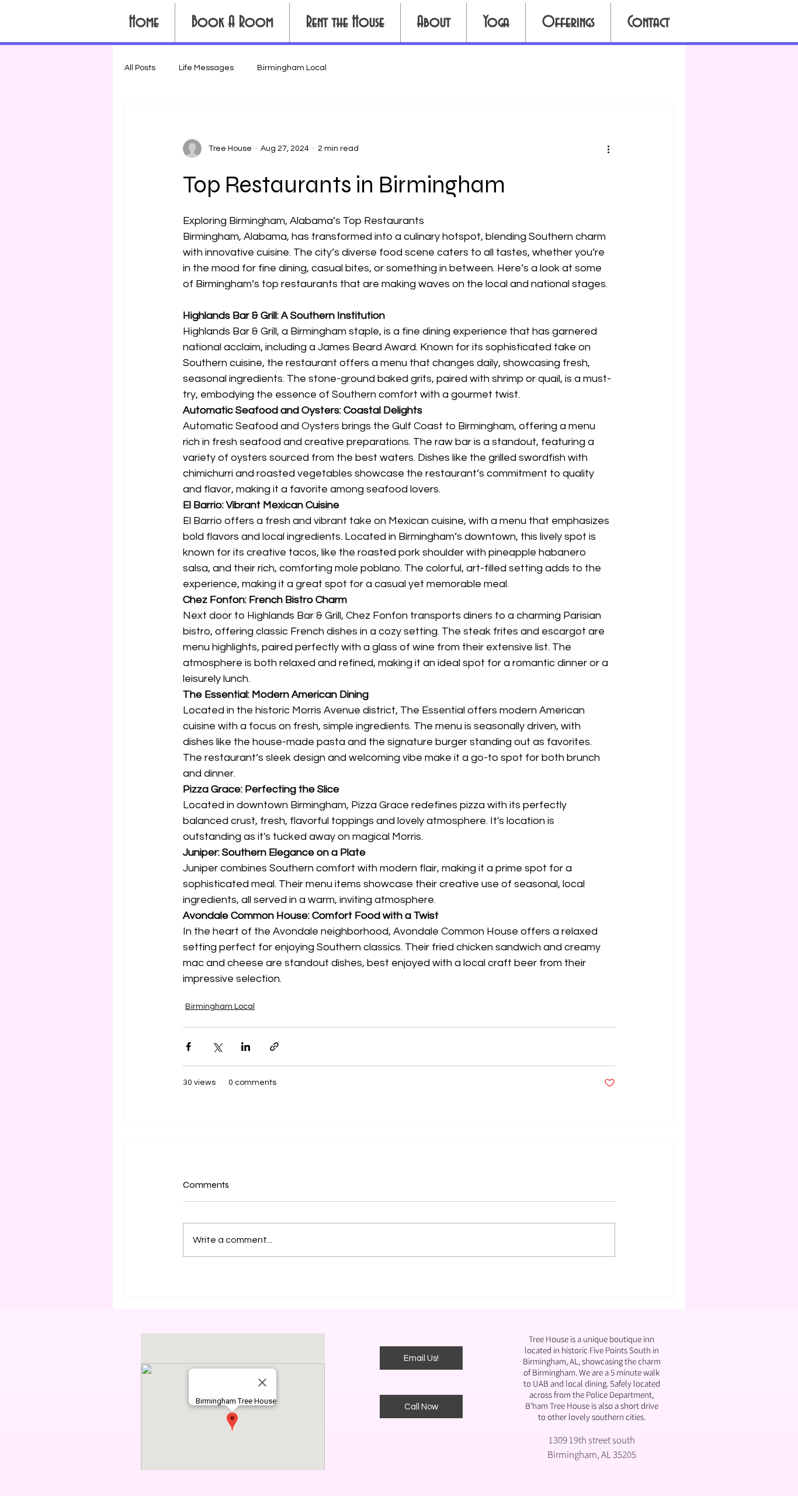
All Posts (139, 68)
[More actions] (608, 149)
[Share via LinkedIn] (245, 1046)
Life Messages (206, 68)
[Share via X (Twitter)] (217, 1046)
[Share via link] (274, 1046)
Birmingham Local (292, 68)
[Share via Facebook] (188, 1046)
